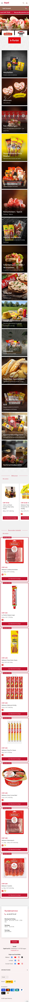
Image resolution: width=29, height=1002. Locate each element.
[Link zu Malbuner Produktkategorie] (8, 33)
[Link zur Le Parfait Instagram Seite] (18, 960)
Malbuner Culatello (7, 886)
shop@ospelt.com (15, 950)
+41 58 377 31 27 (11, 914)
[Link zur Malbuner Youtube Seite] (15, 957)
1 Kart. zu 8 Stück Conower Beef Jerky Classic (8, 506)
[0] (26, 8)
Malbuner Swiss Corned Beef (9, 795)
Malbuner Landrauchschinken (10, 569)
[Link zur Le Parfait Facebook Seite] (15, 960)
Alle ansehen (5, 479)
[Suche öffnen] (23, 3)
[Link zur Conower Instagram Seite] (22, 963)
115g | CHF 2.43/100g (7, 797)
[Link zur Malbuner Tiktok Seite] (22, 957)
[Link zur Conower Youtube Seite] (19, 964)
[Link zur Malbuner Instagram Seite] (18, 957)
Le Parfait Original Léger (8, 615)
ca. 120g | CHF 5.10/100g (8, 571)
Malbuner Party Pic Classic (9, 750)
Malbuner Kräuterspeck (8, 840)
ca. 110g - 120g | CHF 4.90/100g (10, 842)
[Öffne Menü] (2, 3)
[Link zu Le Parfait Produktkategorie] (14, 40)
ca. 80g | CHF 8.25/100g (8, 888)
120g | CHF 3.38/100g (7, 707)
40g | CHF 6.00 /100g (7, 662)
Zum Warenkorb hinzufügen (10, 518)
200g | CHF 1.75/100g (7, 617)
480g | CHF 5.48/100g (8, 511)
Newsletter (14, 941)
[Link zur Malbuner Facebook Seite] (11, 957)
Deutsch (3, 977)
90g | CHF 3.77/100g (7, 752)
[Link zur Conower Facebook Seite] (15, 963)
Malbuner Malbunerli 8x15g (9, 705)
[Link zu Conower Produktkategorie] (21, 33)
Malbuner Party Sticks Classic (9, 660)
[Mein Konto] (26, 3)
